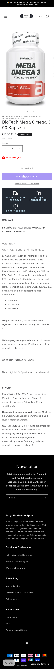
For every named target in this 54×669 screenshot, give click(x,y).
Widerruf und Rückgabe (17, 561)
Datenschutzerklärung (17, 630)
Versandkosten (13, 586)
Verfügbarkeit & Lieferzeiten (19, 592)
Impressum (11, 617)
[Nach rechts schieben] (33, 111)
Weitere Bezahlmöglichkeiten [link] (27, 183)
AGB (8, 624)
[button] (6, 16)
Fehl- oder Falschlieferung (19, 555)
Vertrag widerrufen (40, 664)
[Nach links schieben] (21, 111)
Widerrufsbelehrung (15, 568)
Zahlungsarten (13, 599)
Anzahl (5, 143)
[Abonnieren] (45, 497)
